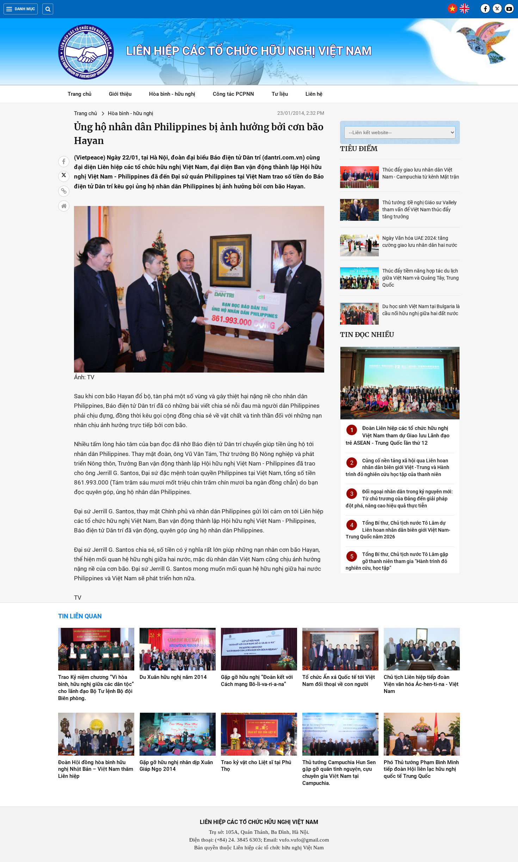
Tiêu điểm (358, 148)
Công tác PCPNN (233, 94)
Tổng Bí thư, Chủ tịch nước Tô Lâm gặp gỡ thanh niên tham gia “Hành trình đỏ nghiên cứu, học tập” (397, 561)
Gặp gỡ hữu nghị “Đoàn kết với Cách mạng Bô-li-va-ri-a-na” (257, 680)
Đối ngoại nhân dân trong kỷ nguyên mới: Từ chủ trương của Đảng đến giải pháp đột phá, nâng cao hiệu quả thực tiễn (399, 498)
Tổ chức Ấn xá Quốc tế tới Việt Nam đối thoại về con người (338, 680)
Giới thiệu (120, 94)
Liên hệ (314, 94)
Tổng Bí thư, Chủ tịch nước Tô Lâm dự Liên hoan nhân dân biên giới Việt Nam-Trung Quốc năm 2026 (398, 529)
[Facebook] (485, 8)
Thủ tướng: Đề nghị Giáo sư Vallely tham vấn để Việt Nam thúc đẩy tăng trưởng (419, 209)
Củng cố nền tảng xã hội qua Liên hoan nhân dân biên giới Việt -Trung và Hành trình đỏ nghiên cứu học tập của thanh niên (397, 467)
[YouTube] (509, 8)
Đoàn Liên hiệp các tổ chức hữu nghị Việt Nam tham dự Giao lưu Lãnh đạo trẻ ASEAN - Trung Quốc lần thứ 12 (398, 435)
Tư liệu (283, 95)
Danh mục (25, 9)
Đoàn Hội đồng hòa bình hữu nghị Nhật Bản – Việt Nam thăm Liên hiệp (95, 769)
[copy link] (63, 191)
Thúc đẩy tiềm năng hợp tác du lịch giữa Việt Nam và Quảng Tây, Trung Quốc (420, 278)
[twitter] (497, 8)
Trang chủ (79, 94)
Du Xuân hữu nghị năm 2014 (173, 677)
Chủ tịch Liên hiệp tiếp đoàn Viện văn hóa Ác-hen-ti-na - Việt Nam (421, 684)
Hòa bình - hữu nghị (172, 94)
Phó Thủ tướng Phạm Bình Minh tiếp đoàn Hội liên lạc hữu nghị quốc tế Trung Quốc (421, 769)
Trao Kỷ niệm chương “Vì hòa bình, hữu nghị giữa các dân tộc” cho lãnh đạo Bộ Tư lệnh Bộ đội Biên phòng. (96, 687)
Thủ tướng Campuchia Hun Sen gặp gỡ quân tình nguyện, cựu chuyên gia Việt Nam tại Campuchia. (339, 773)
